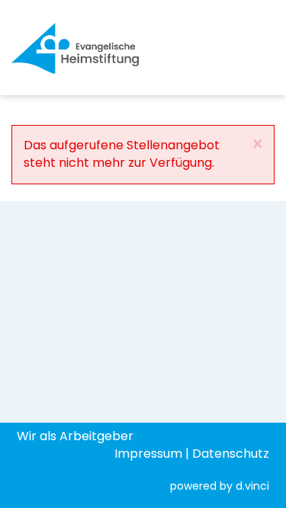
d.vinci (252, 486)
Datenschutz (230, 453)
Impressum (148, 453)
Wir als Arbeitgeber (75, 436)
